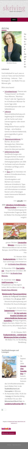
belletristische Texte (12, 152)
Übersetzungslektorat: (13, 139)
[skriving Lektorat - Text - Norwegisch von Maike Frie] (14, 8)
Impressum (9, 444)
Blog (8, 172)
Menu (14, 19)
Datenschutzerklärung (16, 444)
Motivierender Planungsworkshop (14, 294)
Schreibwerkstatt (11, 91)
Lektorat (8, 111)
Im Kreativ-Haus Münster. (17, 264)
